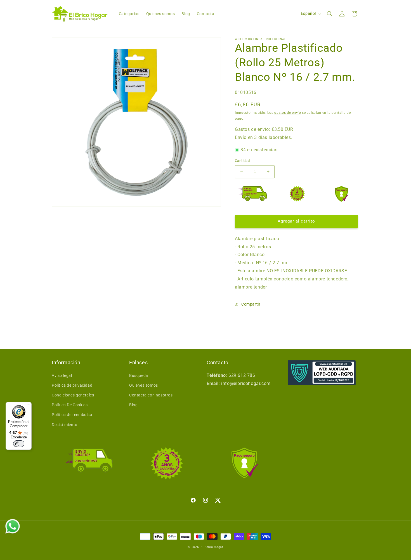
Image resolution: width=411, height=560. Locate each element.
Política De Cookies (70, 405)
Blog (133, 405)
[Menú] (28, 405)
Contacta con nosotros (151, 395)
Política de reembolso (72, 414)
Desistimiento (64, 424)
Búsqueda (138, 375)
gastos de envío (287, 113)
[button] (329, 14)
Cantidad (242, 161)
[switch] (18, 443)
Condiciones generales (73, 395)
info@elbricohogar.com (246, 383)
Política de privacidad (72, 385)
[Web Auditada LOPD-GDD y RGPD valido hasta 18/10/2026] (322, 372)
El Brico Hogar (212, 547)
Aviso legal (62, 375)
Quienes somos (143, 385)
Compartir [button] (250, 304)
